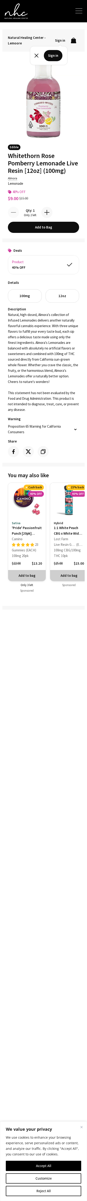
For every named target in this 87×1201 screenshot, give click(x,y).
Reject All (43, 1191)
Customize (43, 1178)
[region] (43, 1161)
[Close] (81, 1127)
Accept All (43, 1166)
